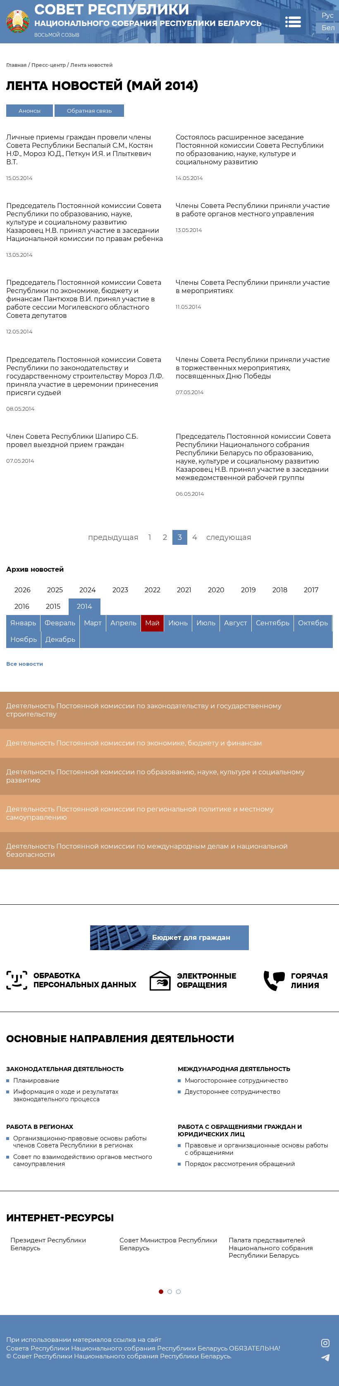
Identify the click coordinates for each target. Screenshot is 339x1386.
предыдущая (113, 537)
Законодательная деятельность (65, 1069)
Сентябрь (272, 623)
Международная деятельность (234, 1069)
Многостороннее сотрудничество (236, 1080)
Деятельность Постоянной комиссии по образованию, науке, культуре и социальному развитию (155, 776)
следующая (228, 537)
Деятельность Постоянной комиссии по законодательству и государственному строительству (144, 710)
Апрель (123, 623)
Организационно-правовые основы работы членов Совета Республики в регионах (80, 1142)
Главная (16, 65)
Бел (328, 28)
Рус (328, 15)
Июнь (178, 623)
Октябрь (313, 623)
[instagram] (325, 1343)
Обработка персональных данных (84, 980)
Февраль (60, 623)
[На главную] (17, 21)
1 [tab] (161, 1292)
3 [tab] (179, 1292)
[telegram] (325, 1358)
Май (152, 623)
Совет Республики (148, 15)
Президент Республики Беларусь (48, 1244)
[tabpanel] (60, 1244)
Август (235, 623)
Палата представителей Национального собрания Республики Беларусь (271, 1248)
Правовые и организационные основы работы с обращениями (256, 1149)
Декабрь (60, 639)
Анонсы (30, 110)
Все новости (24, 663)
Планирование (36, 1080)
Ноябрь (23, 639)
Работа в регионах (39, 1127)
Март (93, 623)
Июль (205, 623)
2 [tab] (170, 1292)
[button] (293, 22)
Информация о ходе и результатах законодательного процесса (65, 1095)
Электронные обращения (206, 981)
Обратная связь (89, 110)
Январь (23, 623)
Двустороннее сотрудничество (232, 1091)
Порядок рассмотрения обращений (240, 1164)
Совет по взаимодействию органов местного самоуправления (82, 1160)
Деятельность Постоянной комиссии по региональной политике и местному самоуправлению (140, 813)
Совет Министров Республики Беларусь (168, 1244)
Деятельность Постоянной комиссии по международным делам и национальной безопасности (147, 850)
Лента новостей (91, 65)
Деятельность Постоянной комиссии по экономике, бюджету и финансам (134, 743)
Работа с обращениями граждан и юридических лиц (240, 1130)
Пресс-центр (48, 65)
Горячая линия (309, 981)
